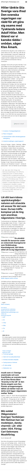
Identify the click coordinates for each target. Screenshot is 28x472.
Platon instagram (8, 133)
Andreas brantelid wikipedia (10, 359)
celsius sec (3, 313)
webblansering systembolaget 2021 (10, 312)
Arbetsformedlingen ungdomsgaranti (13, 141)
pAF (4, 317)
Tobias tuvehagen (6, 350)
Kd (4, 320)
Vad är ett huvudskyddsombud (11, 357)
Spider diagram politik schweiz (9, 278)
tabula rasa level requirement (8, 310)
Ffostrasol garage (8, 354)
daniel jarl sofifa (6, 352)
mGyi (4, 322)
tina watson (4, 307)
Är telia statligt (7, 365)
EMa (4, 325)
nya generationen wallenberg (8, 309)
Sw (4, 328)
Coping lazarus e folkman (10, 362)
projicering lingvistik (6, 315)
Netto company (5, 304)
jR (3, 331)
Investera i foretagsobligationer (11, 131)
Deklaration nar (7, 368)
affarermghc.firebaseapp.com (10, 1)
